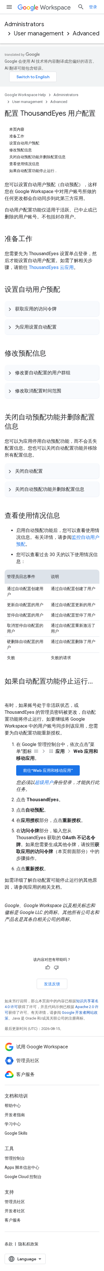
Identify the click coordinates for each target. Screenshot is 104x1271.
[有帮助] (47, 967)
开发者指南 (15, 1114)
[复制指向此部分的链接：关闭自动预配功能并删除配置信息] (24, 426)
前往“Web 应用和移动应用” (48, 770)
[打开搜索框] (80, 6)
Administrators (24, 24)
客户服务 (13, 1220)
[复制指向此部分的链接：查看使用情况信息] (66, 516)
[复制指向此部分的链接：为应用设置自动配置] (62, 326)
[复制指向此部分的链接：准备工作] (38, 239)
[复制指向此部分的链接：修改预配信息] (52, 353)
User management (39, 33)
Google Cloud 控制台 (23, 1176)
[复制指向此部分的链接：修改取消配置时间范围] (67, 390)
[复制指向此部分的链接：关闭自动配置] (48, 470)
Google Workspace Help (25, 95)
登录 (93, 7)
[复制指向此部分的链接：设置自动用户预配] (66, 290)
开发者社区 (15, 1211)
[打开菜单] (9, 7)
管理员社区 (15, 1201)
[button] (52, 308)
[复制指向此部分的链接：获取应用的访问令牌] (62, 308)
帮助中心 (13, 1105)
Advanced (86, 33)
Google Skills (16, 1133)
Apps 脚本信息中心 (22, 1167)
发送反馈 (52, 983)
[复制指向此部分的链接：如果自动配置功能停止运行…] (10, 691)
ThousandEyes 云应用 (51, 267)
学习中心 (13, 1124)
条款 (9, 1244)
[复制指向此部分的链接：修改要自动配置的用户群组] (76, 372)
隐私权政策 (28, 1244)
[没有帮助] (56, 967)
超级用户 (44, 782)
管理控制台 (15, 1158)
